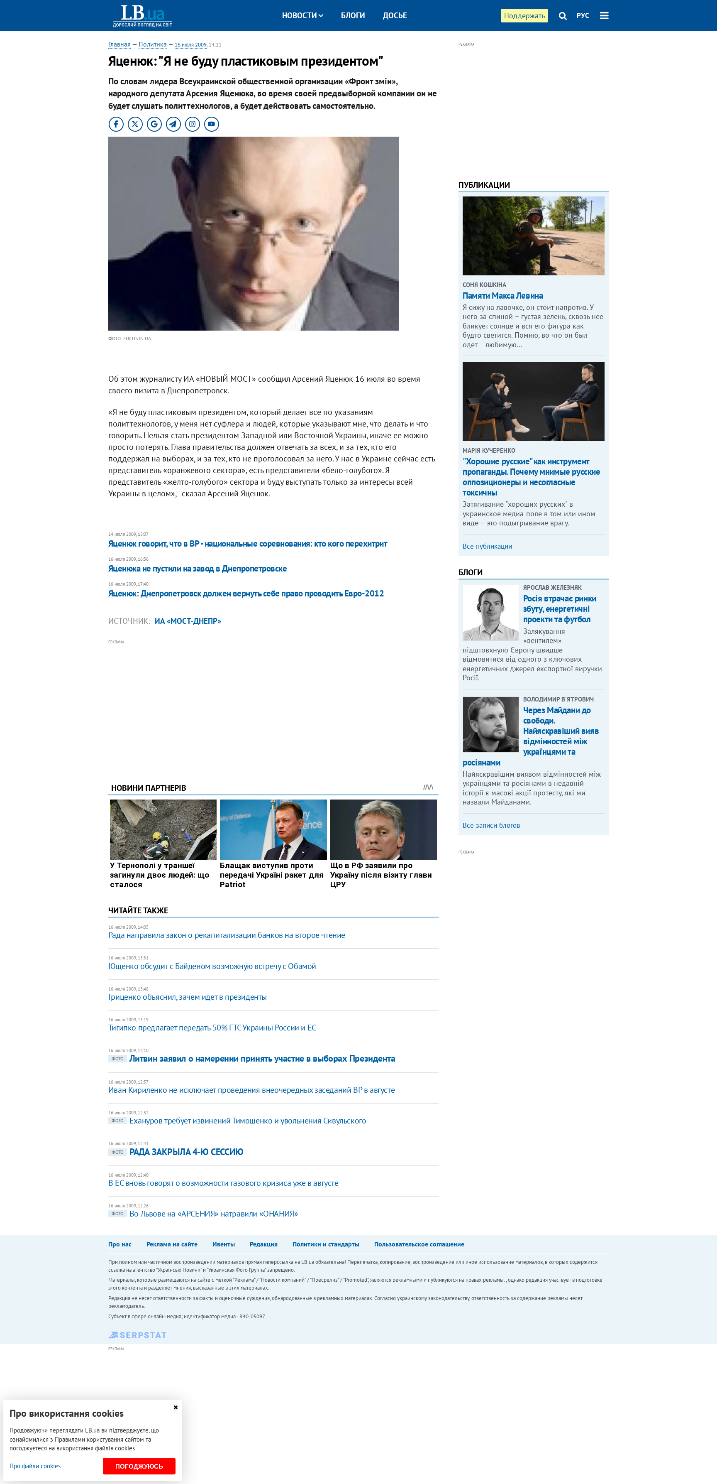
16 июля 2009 (191, 44)
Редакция (264, 1244)
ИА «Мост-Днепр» (188, 621)
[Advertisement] (273, 705)
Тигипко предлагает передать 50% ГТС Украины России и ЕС (212, 1027)
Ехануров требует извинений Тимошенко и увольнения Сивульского (239, 1120)
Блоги (353, 15)
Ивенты (223, 1244)
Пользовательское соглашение (419, 1244)
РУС (583, 15)
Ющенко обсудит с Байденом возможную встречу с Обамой (212, 966)
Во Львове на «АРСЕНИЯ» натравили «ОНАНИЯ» (205, 1213)
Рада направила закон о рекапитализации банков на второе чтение (226, 935)
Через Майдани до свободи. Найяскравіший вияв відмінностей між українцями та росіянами (531, 736)
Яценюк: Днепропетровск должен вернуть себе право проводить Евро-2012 (246, 593)
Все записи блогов (491, 825)
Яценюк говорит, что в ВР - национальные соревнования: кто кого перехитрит (248, 543)
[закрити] (175, 1407)
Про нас (120, 1244)
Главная (119, 44)
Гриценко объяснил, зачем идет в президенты (187, 996)
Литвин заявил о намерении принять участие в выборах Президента (253, 1058)
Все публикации (487, 546)
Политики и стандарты (326, 1244)
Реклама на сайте (172, 1244)
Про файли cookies (35, 1466)
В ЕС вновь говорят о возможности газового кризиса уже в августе (223, 1182)
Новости (299, 15)
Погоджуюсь (139, 1466)
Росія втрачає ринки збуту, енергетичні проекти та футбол (559, 609)
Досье (395, 15)
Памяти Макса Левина (503, 295)
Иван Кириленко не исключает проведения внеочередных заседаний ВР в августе (251, 1089)
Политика (153, 44)
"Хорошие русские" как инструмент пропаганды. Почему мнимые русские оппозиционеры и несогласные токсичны (531, 477)
